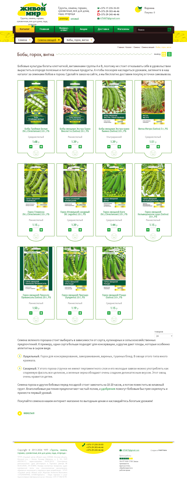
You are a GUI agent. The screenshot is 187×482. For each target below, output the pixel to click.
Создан (154, 450)
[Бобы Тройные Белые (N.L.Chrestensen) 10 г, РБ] (36, 124)
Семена (22, 40)
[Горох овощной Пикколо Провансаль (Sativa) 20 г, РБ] (36, 290)
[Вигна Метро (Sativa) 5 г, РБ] (153, 124)
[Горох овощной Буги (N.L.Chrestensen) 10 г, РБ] (114, 207)
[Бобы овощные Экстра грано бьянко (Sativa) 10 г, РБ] (114, 124)
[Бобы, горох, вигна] (170, 478)
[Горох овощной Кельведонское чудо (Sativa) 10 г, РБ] (153, 207)
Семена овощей (47, 40)
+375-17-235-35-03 (109, 8)
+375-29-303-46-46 (109, 11)
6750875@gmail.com (110, 18)
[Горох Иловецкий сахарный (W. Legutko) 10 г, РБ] (75, 207)
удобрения (108, 389)
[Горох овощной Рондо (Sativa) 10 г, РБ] (114, 290)
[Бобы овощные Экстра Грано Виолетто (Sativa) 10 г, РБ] (75, 124)
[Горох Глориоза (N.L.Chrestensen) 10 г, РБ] (36, 207)
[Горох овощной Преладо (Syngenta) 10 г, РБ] (75, 290)
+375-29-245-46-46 (109, 14)
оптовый (75, 18)
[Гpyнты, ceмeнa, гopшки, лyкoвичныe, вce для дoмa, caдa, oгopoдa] (32, 16)
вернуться (29, 412)
